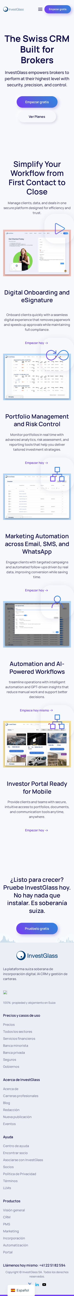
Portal (8, 1252)
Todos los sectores (17, 1031)
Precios (9, 1024)
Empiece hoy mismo (34, 710)
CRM (6, 1217)
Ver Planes (37, 116)
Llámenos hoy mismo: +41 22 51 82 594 (34, 1265)
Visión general (14, 1210)
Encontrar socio (15, 1153)
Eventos (9, 1124)
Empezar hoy (34, 343)
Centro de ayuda (16, 1146)
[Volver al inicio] (13, 9)
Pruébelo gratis (37, 928)
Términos (10, 1181)
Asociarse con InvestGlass (23, 1160)
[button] (40, 9)
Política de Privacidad (19, 1174)
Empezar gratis (57, 9)
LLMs (7, 1188)
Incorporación (14, 1238)
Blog (6, 1103)
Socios (8, 1167)
